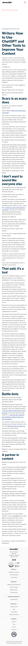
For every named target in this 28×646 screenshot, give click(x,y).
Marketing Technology (14, 572)
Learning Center (14, 606)
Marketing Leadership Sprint (14, 584)
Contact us (14, 629)
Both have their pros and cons (16, 426)
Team (14, 624)
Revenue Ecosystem (14, 614)
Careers (14, 626)
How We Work (14, 577)
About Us (14, 621)
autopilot (16, 516)
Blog (14, 609)
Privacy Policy (9, 643)
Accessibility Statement (16, 643)
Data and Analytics (14, 574)
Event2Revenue (14, 599)
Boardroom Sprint (14, 587)
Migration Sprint (14, 589)
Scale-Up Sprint (14, 592)
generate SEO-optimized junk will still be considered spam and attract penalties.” (13, 417)
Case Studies (14, 611)
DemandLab (7, 29)
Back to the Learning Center (10, 10)
